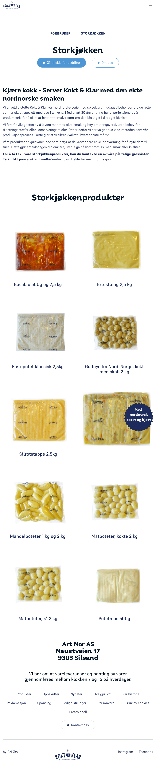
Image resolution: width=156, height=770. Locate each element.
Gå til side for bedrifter (63, 62)
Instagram (125, 752)
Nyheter (76, 694)
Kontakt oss (80, 725)
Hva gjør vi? (102, 694)
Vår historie (131, 694)
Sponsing (44, 703)
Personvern (106, 703)
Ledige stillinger (74, 703)
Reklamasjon (16, 703)
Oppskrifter (51, 694)
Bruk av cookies (137, 703)
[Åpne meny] (150, 5)
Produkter (24, 694)
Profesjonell (78, 712)
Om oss (107, 62)
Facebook (146, 752)
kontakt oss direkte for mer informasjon (81, 159)
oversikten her (33, 159)
